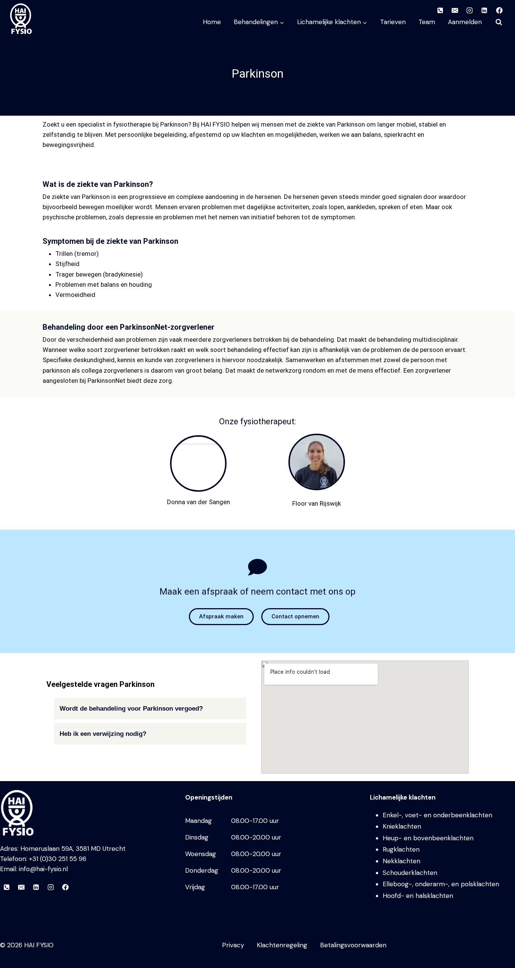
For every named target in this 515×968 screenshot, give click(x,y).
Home (212, 22)
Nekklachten (401, 861)
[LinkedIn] (35, 887)
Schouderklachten (410, 873)
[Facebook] (65, 887)
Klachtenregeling (282, 945)
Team (426, 22)
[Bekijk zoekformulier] (499, 22)
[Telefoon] (6, 887)
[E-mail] (21, 887)
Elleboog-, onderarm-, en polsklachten (441, 884)
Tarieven (393, 22)
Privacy (233, 945)
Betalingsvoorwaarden (353, 945)
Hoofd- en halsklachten (418, 896)
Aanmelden (465, 22)
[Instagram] (50, 887)
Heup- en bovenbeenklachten (428, 838)
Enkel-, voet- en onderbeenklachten (437, 815)
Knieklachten (402, 826)
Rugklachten (401, 849)
